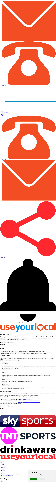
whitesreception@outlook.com (9, 475)
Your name (7, 322)
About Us (3, 113)
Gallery (3, 114)
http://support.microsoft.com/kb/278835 (27, 399)
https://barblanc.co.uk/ (16, 352)
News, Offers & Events (5, 112)
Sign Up (18, 322)
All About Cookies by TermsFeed (15, 406)
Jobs (2, 115)
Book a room (3, 257)
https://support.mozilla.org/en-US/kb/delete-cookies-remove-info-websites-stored (29, 400)
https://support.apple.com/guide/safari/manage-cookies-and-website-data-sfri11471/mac (29, 402)
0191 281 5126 (2, 475)
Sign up (3, 111)
